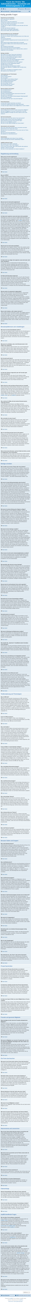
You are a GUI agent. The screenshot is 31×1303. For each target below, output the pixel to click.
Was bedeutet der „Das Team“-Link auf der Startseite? (12, 98)
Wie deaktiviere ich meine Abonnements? (9, 133)
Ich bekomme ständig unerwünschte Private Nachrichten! (12, 104)
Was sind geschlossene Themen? (7, 84)
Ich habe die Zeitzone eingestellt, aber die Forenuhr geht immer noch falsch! (14, 40)
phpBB (11, 1298)
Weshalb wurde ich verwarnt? (7, 64)
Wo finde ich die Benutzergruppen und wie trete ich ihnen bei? (13, 93)
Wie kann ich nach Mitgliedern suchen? (8, 121)
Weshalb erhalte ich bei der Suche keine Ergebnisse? (11, 119)
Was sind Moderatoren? (5, 91)
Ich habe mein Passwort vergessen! (8, 28)
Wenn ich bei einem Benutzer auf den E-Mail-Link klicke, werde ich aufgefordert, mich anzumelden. (14, 49)
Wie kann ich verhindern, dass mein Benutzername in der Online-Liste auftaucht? (15, 37)
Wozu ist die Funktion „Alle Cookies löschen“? (10, 30)
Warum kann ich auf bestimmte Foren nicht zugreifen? (11, 62)
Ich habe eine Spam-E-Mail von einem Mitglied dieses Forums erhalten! (15, 105)
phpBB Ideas (13, 1237)
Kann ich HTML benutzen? (6, 76)
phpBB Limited (4, 395)
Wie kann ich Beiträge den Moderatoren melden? (10, 65)
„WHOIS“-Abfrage (20, 1253)
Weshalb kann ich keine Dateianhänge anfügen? (10, 63)
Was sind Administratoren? (6, 89)
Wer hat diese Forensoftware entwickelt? (9, 143)
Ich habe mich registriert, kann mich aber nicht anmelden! (12, 22)
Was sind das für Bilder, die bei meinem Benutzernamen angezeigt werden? (14, 44)
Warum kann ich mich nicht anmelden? (8, 24)
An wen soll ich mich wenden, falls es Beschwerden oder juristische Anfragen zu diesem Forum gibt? (14, 147)
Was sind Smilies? (4, 77)
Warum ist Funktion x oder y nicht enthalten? (10, 145)
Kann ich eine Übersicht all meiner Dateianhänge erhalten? (12, 139)
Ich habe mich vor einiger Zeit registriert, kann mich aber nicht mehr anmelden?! (14, 26)
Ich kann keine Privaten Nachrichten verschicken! (11, 103)
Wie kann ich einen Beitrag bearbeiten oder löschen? (11, 55)
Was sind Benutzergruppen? (6, 92)
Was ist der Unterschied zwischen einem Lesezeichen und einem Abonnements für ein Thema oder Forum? (14, 128)
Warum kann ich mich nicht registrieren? (9, 21)
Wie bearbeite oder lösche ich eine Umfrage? (10, 60)
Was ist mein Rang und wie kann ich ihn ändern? (10, 47)
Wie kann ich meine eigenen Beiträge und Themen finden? (12, 123)
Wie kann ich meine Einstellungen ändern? (9, 34)
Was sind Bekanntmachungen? (7, 81)
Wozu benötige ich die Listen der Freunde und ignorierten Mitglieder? (14, 109)
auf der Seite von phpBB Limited (8, 1225)
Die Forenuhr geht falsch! (6, 38)
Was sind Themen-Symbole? (6, 85)
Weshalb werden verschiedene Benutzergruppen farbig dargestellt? (14, 96)
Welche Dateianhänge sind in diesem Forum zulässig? (11, 138)
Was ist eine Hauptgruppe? (6, 97)
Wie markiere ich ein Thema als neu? (8, 70)
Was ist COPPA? (4, 20)
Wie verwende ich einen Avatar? (7, 46)
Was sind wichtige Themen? (6, 82)
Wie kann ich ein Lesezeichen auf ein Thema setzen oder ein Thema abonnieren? (14, 131)
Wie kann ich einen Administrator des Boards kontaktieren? (12, 148)
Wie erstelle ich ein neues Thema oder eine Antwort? (11, 54)
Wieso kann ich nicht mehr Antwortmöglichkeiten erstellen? (12, 59)
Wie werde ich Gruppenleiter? (7, 94)
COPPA (20, 220)
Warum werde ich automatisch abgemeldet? (9, 29)
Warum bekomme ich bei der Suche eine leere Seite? (11, 120)
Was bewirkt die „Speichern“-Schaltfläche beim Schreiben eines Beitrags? (13, 68)
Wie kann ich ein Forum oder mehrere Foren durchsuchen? (13, 118)
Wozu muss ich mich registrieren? (7, 19)
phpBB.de (14, 395)
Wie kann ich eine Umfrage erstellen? (8, 58)
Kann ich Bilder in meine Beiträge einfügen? (9, 79)
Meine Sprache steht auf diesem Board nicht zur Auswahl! (12, 42)
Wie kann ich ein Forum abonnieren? (8, 132)
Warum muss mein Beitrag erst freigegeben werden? (11, 69)
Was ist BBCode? (4, 75)
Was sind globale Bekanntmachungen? (8, 80)
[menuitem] (4, 9)
